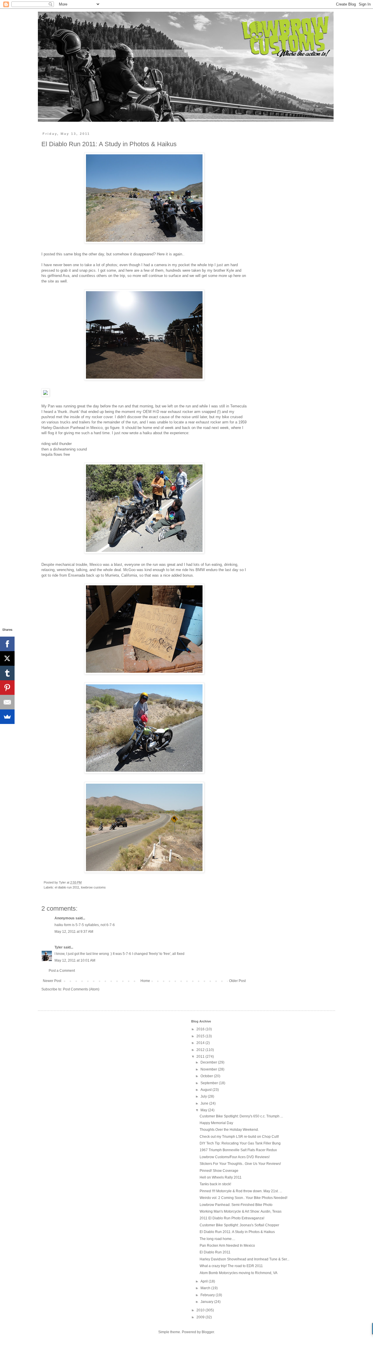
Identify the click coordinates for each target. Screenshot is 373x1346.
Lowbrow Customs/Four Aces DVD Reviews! (235, 1157)
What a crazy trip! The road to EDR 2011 (231, 1266)
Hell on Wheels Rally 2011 (221, 1177)
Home (145, 981)
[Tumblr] (7, 673)
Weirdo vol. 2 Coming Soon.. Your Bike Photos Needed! (243, 1198)
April (204, 1281)
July (204, 1096)
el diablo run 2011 (67, 887)
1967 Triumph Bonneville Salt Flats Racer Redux (238, 1150)
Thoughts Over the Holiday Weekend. (229, 1130)
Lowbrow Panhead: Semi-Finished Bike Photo (236, 1205)
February (208, 1295)
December (209, 1062)
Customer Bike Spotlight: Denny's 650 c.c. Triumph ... (241, 1116)
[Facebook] (7, 644)
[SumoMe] (7, 716)
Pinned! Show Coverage (219, 1171)
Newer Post (52, 981)
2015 (200, 1036)
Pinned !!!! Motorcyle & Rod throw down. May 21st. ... (241, 1191)
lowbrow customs (93, 887)
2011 (200, 1056)
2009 (200, 1317)
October (207, 1076)
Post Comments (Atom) (81, 989)
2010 (200, 1310)
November (209, 1069)
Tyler (58, 947)
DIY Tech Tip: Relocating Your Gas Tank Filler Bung (240, 1143)
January (207, 1302)
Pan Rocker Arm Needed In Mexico (227, 1245)
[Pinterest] (7, 687)
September (209, 1083)
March (205, 1288)
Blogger (208, 1332)
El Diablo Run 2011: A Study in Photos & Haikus (237, 1232)
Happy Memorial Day (216, 1123)
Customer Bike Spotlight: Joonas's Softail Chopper (239, 1225)
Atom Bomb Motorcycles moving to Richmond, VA (238, 1273)
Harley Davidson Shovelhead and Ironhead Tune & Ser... (244, 1259)
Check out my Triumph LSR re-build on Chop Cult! (239, 1137)
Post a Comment (62, 971)
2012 (200, 1050)
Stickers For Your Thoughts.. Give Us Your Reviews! (240, 1164)
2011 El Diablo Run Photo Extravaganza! (232, 1218)
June (204, 1103)
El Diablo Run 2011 (215, 1252)
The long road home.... (217, 1239)
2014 (200, 1043)
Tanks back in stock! (215, 1184)
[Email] (7, 702)
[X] (7, 658)
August (206, 1090)
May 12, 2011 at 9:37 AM (73, 932)
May (204, 1110)
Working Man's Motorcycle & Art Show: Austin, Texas (240, 1211)
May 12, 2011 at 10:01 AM (74, 960)
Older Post (237, 981)
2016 (200, 1029)
